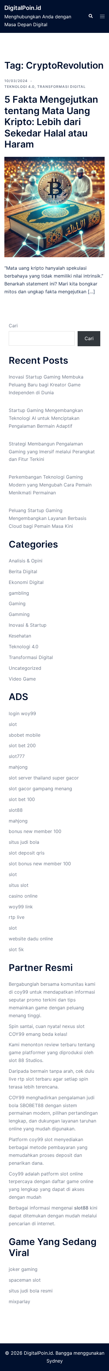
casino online (23, 896)
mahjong (18, 767)
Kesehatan (20, 636)
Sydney (55, 1361)
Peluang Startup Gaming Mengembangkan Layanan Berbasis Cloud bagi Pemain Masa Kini (47, 518)
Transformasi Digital (61, 86)
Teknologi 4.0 (19, 86)
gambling (19, 593)
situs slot (18, 885)
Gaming (17, 603)
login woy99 (22, 713)
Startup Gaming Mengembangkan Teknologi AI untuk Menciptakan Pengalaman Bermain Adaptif (46, 418)
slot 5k (16, 949)
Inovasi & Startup (28, 625)
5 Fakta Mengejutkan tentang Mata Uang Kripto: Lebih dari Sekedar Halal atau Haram (51, 122)
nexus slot (73, 1026)
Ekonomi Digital (26, 582)
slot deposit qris (26, 853)
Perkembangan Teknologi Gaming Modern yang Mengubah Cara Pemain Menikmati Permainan (50, 485)
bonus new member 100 (35, 831)
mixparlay (19, 1301)
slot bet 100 (22, 799)
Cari (13, 325)
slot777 (17, 756)
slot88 (16, 810)
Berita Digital (23, 571)
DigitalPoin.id (22, 7)
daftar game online (72, 1181)
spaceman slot (25, 1280)
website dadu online (31, 939)
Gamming (19, 614)
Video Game (22, 679)
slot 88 (16, 1060)
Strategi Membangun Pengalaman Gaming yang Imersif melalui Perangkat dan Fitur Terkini (52, 451)
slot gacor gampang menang (40, 788)
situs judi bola (24, 842)
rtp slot (26, 1079)
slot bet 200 (22, 745)
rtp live (16, 917)
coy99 (21, 992)
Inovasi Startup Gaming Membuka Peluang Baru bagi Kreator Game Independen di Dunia (46, 384)
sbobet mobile (24, 735)
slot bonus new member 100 (40, 863)
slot (13, 724)
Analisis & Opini (25, 561)
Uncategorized (25, 668)
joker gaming (23, 1269)
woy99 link (21, 907)
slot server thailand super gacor (44, 778)
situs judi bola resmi (31, 1291)
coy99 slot (41, 1139)
